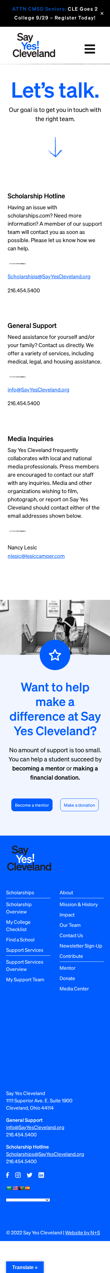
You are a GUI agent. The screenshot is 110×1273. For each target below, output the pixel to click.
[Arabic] (9, 1188)
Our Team (70, 925)
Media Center (74, 988)
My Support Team (25, 979)
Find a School (20, 939)
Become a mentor (32, 805)
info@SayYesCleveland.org (38, 389)
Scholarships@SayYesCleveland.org (49, 276)
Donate (67, 978)
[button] (89, 49)
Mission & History (79, 904)
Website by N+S (82, 1232)
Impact (67, 914)
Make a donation (79, 805)
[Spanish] (27, 1188)
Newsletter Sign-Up (81, 945)
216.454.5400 (24, 290)
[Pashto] (21, 1188)
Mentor (67, 968)
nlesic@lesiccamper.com (36, 555)
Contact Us (71, 935)
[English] (15, 1188)
